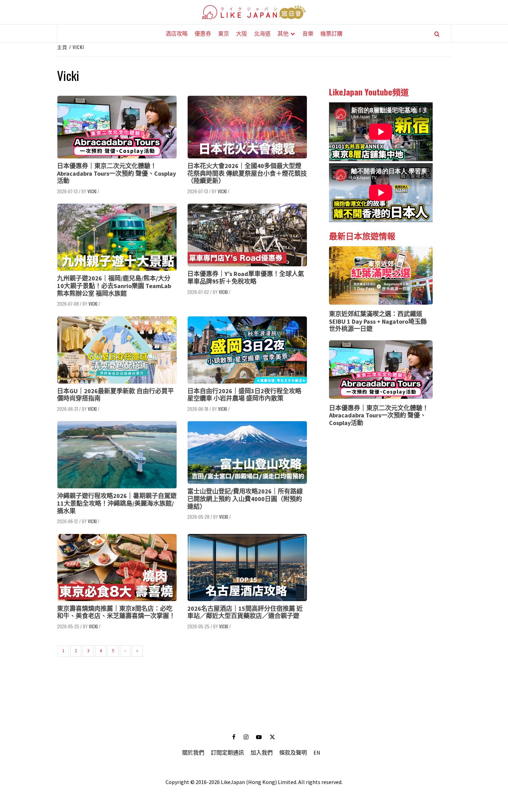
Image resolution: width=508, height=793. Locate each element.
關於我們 (193, 752)
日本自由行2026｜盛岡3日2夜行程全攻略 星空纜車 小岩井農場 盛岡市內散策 (244, 395)
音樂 (307, 33)
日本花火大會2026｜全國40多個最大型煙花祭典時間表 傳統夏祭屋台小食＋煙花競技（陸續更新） (247, 173)
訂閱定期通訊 (227, 752)
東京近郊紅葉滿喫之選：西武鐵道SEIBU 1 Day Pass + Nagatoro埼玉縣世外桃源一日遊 (378, 321)
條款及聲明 (293, 752)
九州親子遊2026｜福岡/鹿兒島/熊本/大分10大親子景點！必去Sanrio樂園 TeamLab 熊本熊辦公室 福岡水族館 (114, 285)
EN (316, 752)
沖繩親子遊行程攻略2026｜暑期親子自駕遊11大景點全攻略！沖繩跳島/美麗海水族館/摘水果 (117, 503)
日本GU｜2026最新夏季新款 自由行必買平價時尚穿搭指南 (115, 395)
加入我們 (262, 752)
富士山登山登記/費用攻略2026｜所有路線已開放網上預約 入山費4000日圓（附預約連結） (245, 498)
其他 (283, 33)
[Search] (437, 34)
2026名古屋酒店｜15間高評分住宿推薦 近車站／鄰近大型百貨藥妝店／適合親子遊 (245, 612)
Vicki (91, 191)
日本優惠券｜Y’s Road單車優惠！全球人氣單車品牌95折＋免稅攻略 (245, 277)
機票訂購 (331, 33)
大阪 (241, 33)
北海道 (262, 33)
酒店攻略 (177, 33)
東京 (223, 33)
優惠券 (203, 33)
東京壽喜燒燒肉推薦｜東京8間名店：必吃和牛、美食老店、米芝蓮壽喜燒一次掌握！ (116, 612)
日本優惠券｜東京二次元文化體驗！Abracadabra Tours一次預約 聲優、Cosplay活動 (116, 173)
